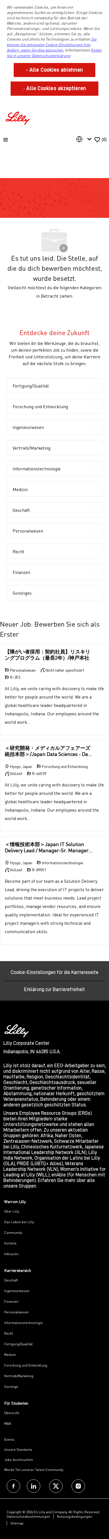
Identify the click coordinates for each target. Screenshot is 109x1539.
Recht (8, 1333)
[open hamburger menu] (5, 139)
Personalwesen (16, 1312)
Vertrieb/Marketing (18, 1376)
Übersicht (11, 1413)
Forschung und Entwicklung (25, 1365)
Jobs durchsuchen (18, 1460)
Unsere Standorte (18, 1449)
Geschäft (11, 1280)
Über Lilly (11, 1211)
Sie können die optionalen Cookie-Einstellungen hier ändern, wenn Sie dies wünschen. (51, 44)
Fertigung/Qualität (18, 1344)
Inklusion (11, 1254)
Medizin (10, 1355)
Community (13, 1232)
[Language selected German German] (85, 139)
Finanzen (11, 1301)
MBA (7, 1423)
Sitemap (16, 1523)
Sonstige (11, 1386)
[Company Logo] (18, 117)
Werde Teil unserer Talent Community (33, 1470)
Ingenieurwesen (16, 1291)
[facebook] (13, 1486)
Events (9, 1439)
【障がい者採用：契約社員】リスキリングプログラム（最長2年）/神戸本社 (47, 654)
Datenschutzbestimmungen (28, 1516)
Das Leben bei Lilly (19, 1222)
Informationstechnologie (23, 1323)
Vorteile (10, 1243)
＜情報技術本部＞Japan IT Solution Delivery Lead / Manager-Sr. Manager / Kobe (48, 847)
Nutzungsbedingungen (74, 1516)
